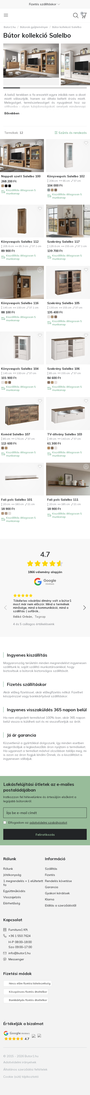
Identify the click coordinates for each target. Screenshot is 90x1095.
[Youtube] (75, 1056)
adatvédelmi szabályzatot (48, 823)
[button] (45, 4)
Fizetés (50, 875)
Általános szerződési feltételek (25, 1069)
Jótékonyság (12, 875)
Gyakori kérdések (57, 893)
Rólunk (8, 869)
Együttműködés (14, 891)
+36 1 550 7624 (20, 936)
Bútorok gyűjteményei (34, 27)
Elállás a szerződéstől (60, 905)
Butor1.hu (10, 27)
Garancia (51, 887)
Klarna (49, 899)
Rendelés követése (58, 881)
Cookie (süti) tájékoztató (21, 1077)
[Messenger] (83, 1056)
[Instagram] (68, 1056)
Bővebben (11, 113)
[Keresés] (76, 15)
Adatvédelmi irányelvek (19, 1062)
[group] (45, 604)
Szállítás (51, 869)
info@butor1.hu (20, 953)
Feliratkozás (45, 835)
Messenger (16, 959)
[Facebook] (60, 1056)
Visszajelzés (12, 897)
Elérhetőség (11, 903)
